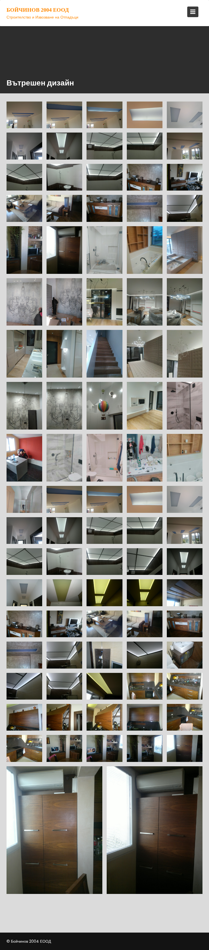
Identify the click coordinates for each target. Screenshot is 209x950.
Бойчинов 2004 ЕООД (38, 10)
